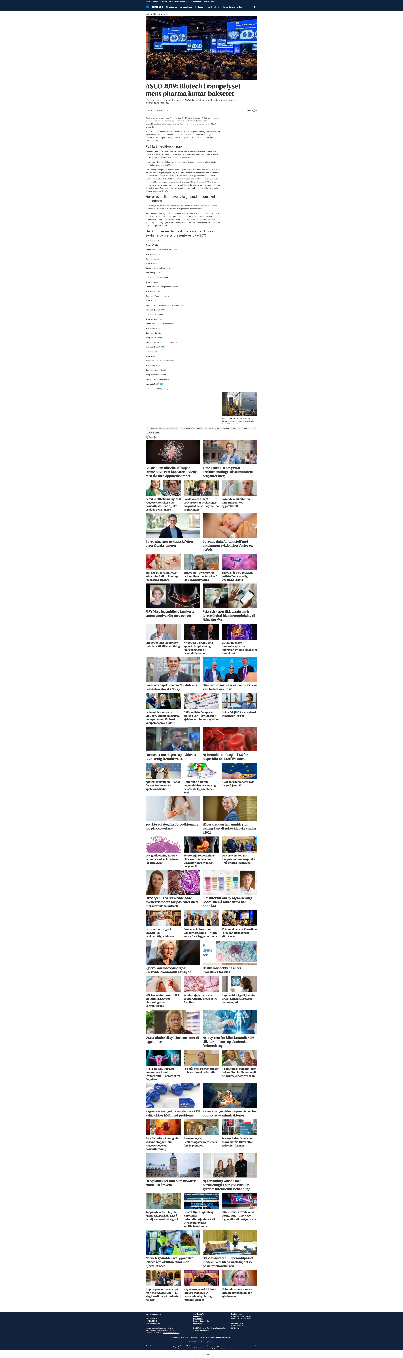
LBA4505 (159, 384)
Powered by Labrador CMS (201, 1355)
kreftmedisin (172, 429)
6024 (163, 347)
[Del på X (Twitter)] (252, 110)
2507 (158, 347)
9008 (163, 310)
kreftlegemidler (188, 429)
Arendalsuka (186, 7)
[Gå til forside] (154, 6)
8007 (158, 273)
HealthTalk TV (212, 7)
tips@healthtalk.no (166, 1328)
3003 (158, 254)
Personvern (197, 1323)
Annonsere (197, 1316)
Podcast (199, 7)
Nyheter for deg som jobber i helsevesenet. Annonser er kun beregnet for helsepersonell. (180, 1)
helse (235, 429)
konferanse (209, 429)
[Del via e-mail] (255, 110)
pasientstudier (153, 432)
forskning (245, 429)
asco (254, 429)
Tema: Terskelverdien (233, 7)
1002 (158, 365)
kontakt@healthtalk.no (171, 1333)
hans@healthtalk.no (153, 1323)
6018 (158, 310)
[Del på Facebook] (249, 110)
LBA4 (158, 291)
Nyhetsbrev (171, 7)
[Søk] (255, 7)
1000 (158, 328)
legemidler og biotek (155, 429)
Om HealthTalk (199, 1314)
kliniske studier (224, 429)
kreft (199, 429)
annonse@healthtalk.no (165, 1330)
